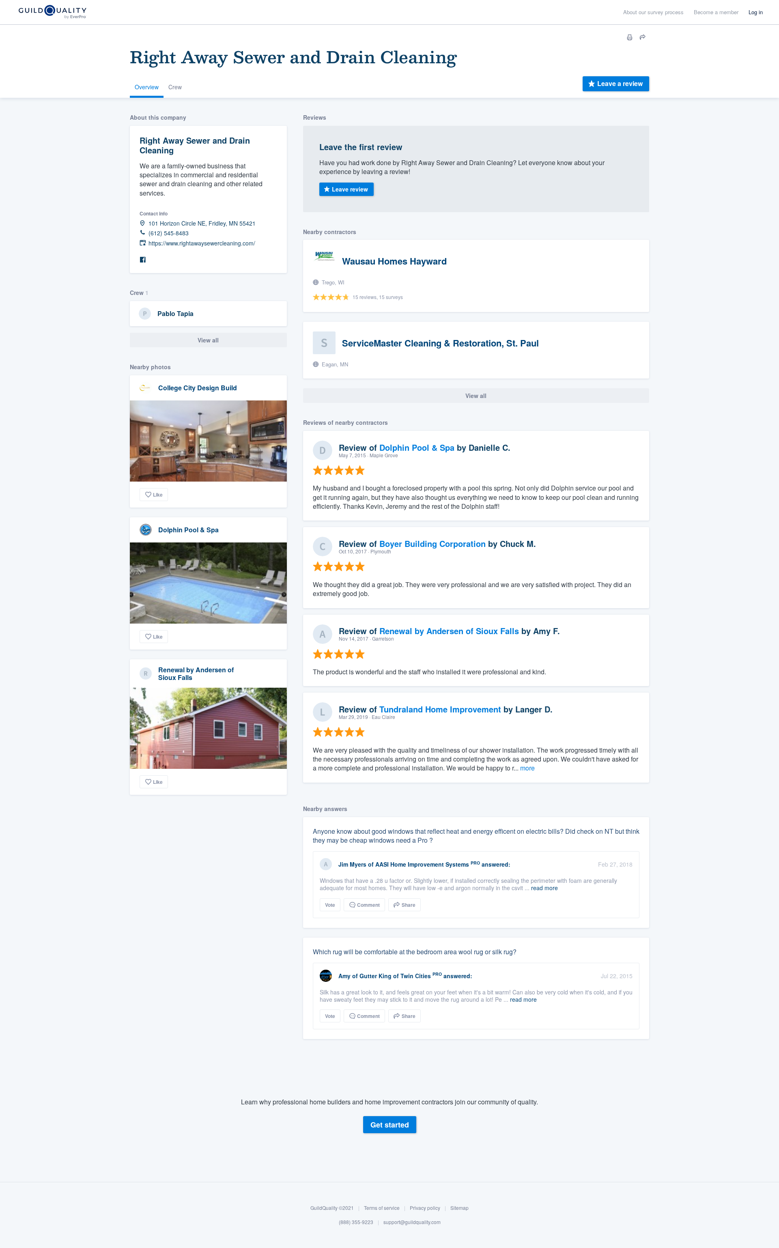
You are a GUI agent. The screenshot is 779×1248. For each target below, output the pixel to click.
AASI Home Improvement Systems (422, 864)
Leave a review (620, 83)
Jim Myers (352, 864)
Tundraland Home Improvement (440, 709)
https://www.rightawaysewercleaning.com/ (201, 243)
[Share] (642, 37)
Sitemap (459, 1207)
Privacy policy (425, 1207)
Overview (147, 87)
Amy (345, 976)
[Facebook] (143, 259)
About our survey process (653, 12)
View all (208, 340)
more (527, 767)
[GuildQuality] (52, 12)
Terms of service (382, 1207)
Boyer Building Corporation (432, 543)
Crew (175, 87)
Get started (389, 1125)
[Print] (629, 37)
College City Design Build (197, 387)
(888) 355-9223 (356, 1222)
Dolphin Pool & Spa (188, 529)
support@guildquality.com (412, 1222)
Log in (756, 12)
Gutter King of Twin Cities (395, 976)
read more (544, 888)
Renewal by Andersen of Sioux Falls (196, 673)
